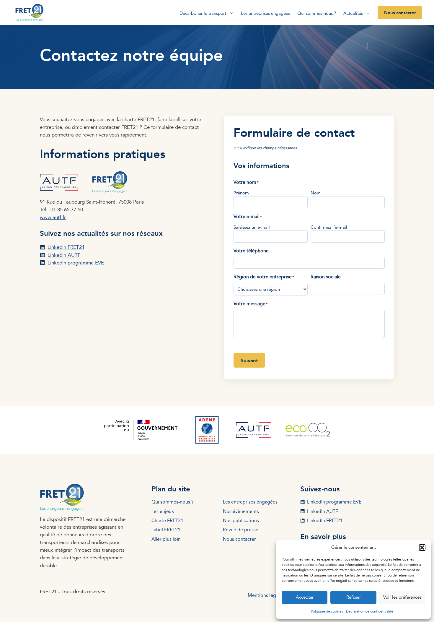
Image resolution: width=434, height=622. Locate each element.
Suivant (249, 360)
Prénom (241, 192)
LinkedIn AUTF (64, 255)
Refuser (353, 597)
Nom (316, 192)
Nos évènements (241, 511)
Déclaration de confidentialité (369, 611)
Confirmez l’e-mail (329, 227)
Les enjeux (162, 511)
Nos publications (241, 520)
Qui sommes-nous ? (316, 13)
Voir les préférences (402, 597)
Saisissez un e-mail (252, 227)
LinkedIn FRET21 (66, 247)
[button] (422, 547)
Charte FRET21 (167, 520)
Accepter (305, 597)
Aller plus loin (166, 539)
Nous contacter (400, 12)
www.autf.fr (53, 217)
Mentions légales (266, 595)
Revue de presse (240, 529)
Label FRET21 (165, 529)
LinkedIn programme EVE (76, 263)
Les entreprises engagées (265, 13)
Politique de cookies (327, 611)
